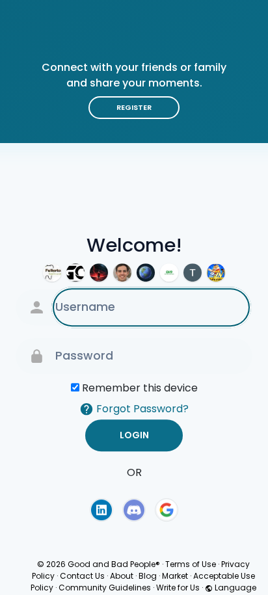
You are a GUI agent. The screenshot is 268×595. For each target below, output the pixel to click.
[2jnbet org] (216, 272)
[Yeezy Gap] (99, 272)
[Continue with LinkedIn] (101, 510)
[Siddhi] (146, 272)
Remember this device (140, 387)
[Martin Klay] (122, 272)
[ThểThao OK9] (169, 272)
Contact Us (82, 575)
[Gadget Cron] (75, 272)
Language (234, 587)
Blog (148, 575)
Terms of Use (190, 564)
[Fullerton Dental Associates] (52, 272)
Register (134, 107)
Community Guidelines (105, 587)
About (121, 575)
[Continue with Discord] (134, 510)
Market (175, 575)
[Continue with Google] (166, 510)
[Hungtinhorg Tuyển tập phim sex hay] (192, 272)
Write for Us (178, 587)
